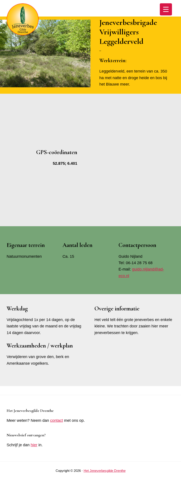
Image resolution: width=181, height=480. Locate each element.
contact (56, 420)
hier (34, 445)
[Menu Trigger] (166, 9)
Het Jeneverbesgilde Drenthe (105, 471)
